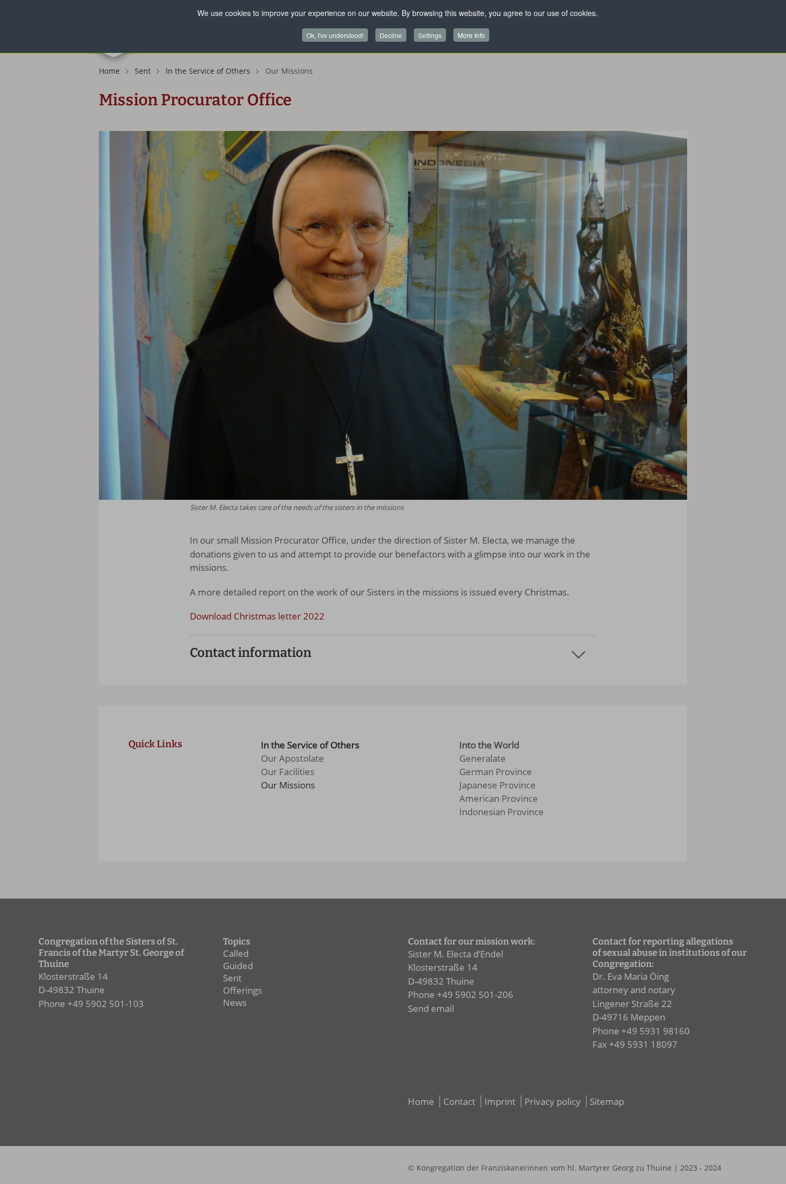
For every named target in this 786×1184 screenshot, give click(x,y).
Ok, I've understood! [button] (335, 35)
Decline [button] (391, 35)
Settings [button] (430, 35)
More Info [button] (471, 35)
